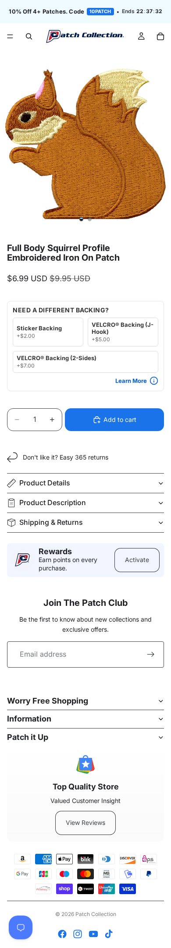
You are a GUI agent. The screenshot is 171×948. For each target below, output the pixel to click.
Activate (137, 559)
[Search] (29, 36)
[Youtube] (93, 934)
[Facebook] (62, 934)
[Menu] (10, 36)
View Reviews (85, 822)
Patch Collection (95, 914)
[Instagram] (77, 934)
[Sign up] (151, 654)
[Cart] (160, 36)
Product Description (52, 502)
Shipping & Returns (51, 522)
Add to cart (119, 419)
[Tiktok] (108, 934)
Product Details (44, 482)
